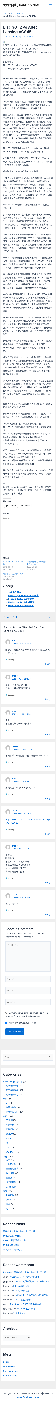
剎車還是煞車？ (20, 1313)
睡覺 (8, 1204)
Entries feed (9, 1366)
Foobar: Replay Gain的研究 (21, 602)
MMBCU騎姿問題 (11, 1245)
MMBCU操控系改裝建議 (14, 1240)
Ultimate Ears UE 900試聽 (21, 605)
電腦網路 (10, 1129)
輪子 (8, 1160)
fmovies (7, 1272)
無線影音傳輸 (14, 592)
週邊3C (9, 1134)
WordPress (11, 1152)
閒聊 (5, 1191)
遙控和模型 (11, 1182)
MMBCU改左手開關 (12, 1236)
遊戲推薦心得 (12, 1112)
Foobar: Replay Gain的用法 (21, 599)
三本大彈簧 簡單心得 (12, 1249)
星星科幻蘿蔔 (12, 1168)
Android (9, 1138)
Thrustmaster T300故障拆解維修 (25, 1304)
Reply (48, 664)
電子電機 (10, 1124)
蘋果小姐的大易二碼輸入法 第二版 (19, 1231)
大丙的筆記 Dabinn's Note (21, 5)
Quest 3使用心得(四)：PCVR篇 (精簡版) (33, 1281)
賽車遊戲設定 (12, 1094)
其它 (8, 1208)
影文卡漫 (10, 1173)
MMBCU (12, 1164)
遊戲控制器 (11, 1107)
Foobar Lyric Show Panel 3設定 (23, 595)
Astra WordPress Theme (28, 1397)
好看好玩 (10, 1195)
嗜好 (5, 1156)
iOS (7, 1143)
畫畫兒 (9, 1177)
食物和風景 (11, 1186)
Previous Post (9, 617)
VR (7, 1103)
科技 (5, 1116)
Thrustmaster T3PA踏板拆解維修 (24, 1277)
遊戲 (5, 1099)
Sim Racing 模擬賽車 (13, 1082)
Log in (6, 1362)
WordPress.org (10, 1375)
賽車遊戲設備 (12, 1090)
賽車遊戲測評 (12, 1085)
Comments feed (10, 1371)
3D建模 (9, 1120)
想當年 (9, 1199)
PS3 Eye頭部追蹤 (21, 1286)
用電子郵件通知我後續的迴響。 (23, 1023)
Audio (6, 37)
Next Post (49, 617)
